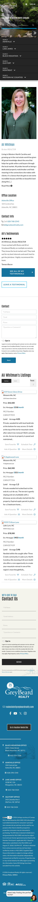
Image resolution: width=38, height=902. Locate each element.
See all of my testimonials (17, 272)
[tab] (6, 381)
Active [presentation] (6, 381)
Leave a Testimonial (14, 284)
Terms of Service (6, 672)
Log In (32, 4)
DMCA (15, 875)
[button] (33, 25)
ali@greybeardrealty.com (13, 225)
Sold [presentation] (15, 381)
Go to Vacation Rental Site (19, 727)
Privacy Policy (21, 353)
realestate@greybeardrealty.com (20, 706)
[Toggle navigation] (33, 8)
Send (19, 662)
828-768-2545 (13, 221)
